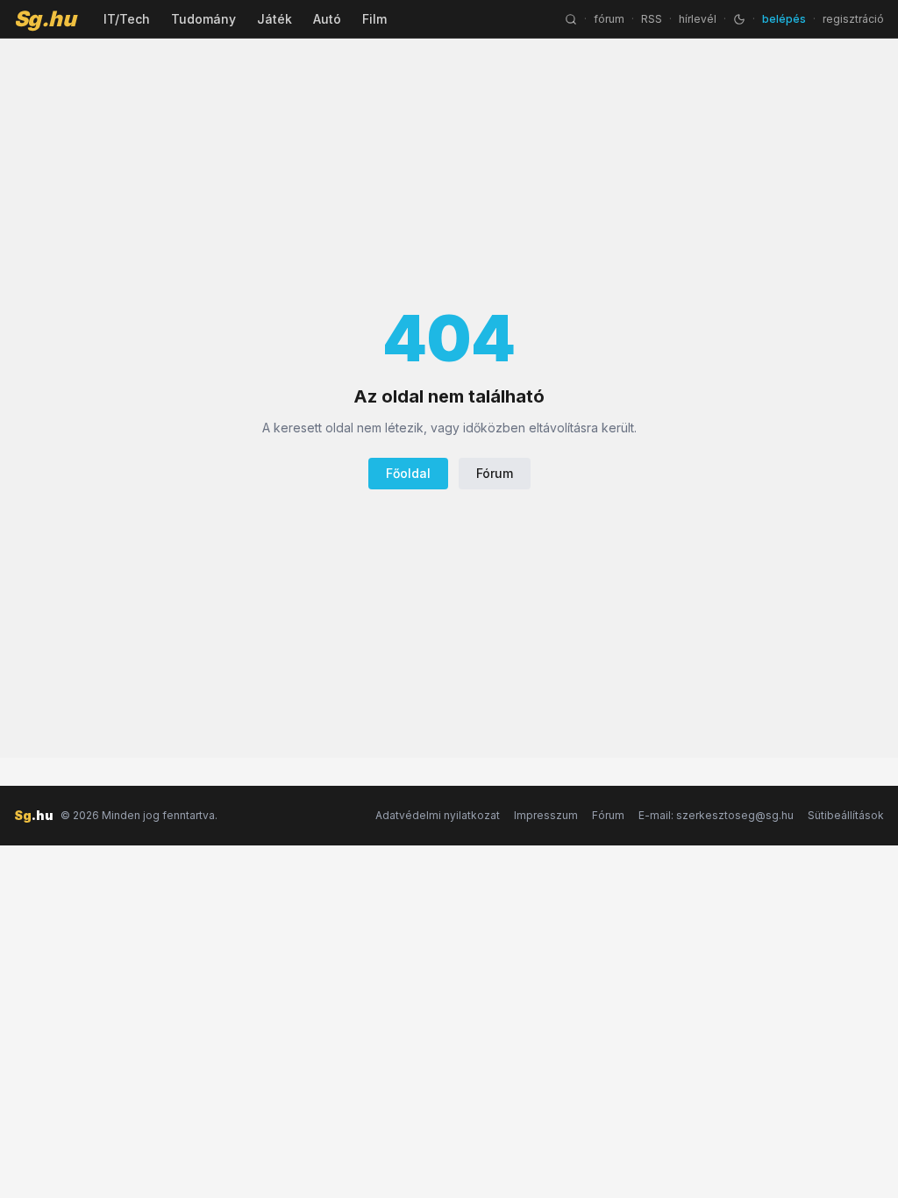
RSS (651, 18)
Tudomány (203, 18)
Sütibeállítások (846, 815)
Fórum (494, 473)
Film (374, 18)
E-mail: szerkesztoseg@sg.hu (716, 815)
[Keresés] (571, 19)
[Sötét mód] (739, 19)
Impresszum (546, 815)
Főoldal (408, 473)
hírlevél (697, 18)
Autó (327, 18)
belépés (784, 18)
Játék (274, 18)
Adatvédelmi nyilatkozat (437, 815)
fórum (609, 18)
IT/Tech (126, 18)
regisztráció (853, 18)
